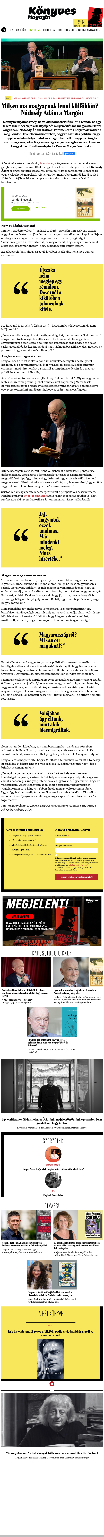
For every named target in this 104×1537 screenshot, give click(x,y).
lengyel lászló (35, 99)
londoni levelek (46, 99)
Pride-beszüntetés (35, 496)
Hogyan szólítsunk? (64, 846)
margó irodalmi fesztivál (62, 99)
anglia (73, 99)
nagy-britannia (81, 99)
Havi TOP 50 (36, 30)
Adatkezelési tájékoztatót (78, 865)
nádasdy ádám (17, 99)
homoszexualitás (93, 99)
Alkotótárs (22, 30)
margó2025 (26, 99)
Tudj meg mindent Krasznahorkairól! (81, 23)
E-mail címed (62, 836)
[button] (2, 30)
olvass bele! (46, 163)
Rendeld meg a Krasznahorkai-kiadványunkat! (80, 30)
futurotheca (49, 30)
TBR (12, 30)
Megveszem (20, 209)
